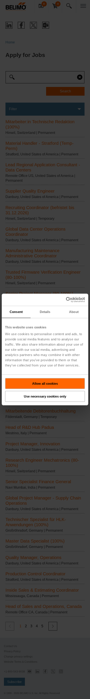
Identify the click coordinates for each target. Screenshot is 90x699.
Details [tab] (45, 312)
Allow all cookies (45, 383)
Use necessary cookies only (45, 396)
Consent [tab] (16, 312)
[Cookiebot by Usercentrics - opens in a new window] (66, 300)
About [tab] (74, 312)
